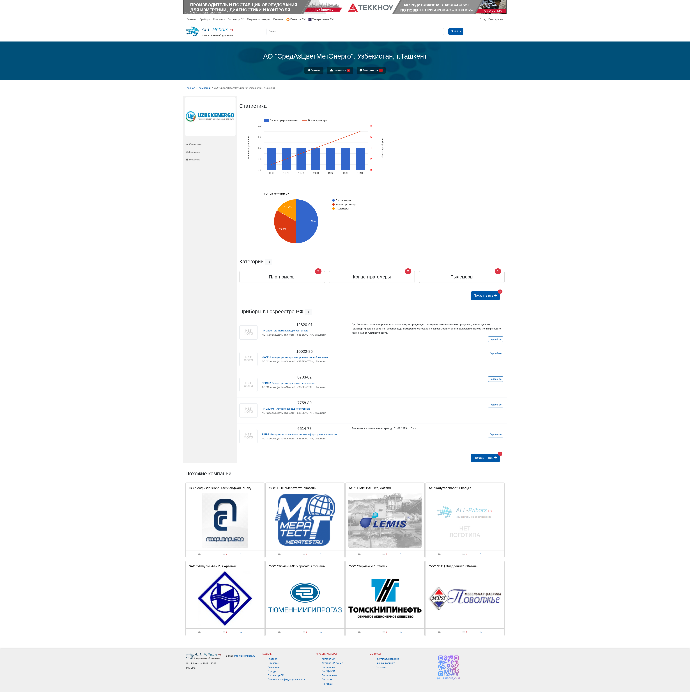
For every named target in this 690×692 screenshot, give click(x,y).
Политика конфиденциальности (286, 679)
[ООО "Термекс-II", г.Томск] (385, 598)
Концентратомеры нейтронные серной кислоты (295, 357)
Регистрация (495, 19)
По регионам (329, 675)
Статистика (194, 144)
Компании (219, 19)
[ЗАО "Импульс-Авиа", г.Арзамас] (225, 598)
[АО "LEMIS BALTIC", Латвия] (385, 519)
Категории (341, 70)
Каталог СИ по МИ (332, 662)
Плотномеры (282, 276)
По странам (328, 667)
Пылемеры (461, 276)
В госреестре (371, 70)
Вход (483, 19)
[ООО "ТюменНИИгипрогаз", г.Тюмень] (305, 598)
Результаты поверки (258, 19)
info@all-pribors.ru (244, 655)
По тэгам (327, 679)
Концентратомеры (372, 276)
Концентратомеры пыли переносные (288, 383)
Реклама (278, 19)
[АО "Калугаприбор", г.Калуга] (465, 519)
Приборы (204, 19)
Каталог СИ (328, 658)
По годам (327, 683)
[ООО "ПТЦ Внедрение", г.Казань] (465, 598)
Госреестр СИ (236, 19)
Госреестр (194, 159)
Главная (192, 19)
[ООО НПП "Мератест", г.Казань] (305, 519)
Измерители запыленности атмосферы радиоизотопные (299, 434)
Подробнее (496, 339)
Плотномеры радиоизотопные (285, 330)
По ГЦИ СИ (328, 671)
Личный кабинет (385, 662)
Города (272, 671)
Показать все (487, 294)
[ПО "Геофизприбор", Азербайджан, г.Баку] (225, 519)
